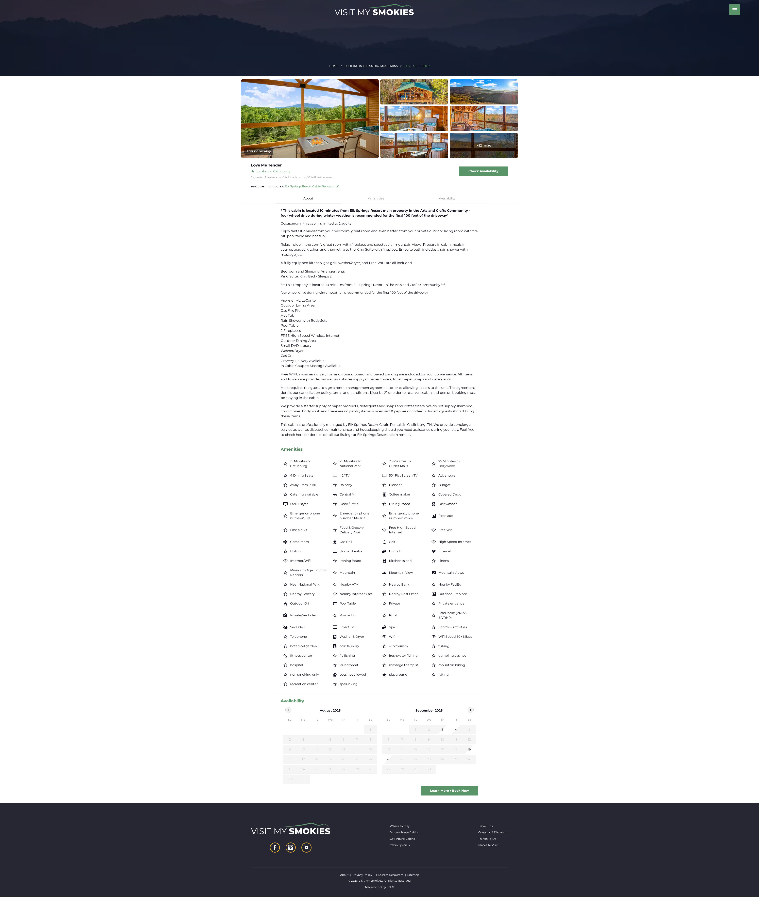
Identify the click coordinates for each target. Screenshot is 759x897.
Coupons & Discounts (493, 832)
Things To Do (487, 839)
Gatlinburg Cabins (402, 839)
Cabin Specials (400, 845)
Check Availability (483, 171)
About (308, 198)
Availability (447, 198)
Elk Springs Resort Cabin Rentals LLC (312, 186)
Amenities (376, 198)
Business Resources (389, 875)
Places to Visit (488, 845)
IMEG (390, 887)
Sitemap (413, 875)
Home (333, 66)
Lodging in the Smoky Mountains (371, 66)
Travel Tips (485, 826)
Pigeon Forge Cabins (404, 832)
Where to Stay (400, 826)
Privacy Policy (362, 875)
